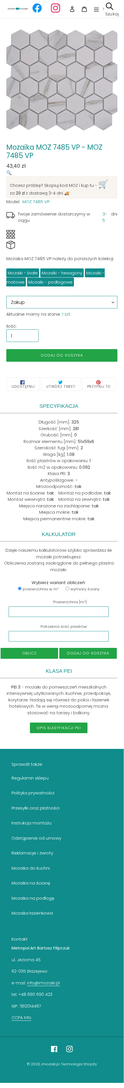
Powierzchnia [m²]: (70, 602)
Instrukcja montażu (31, 823)
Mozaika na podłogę (33, 898)
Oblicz (29, 653)
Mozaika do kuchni (31, 868)
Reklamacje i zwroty (32, 853)
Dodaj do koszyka (88, 653)
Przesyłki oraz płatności (36, 808)
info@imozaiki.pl (43, 983)
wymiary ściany (85, 589)
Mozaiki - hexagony (62, 273)
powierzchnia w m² (41, 589)
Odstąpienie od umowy (36, 838)
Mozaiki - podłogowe (50, 282)
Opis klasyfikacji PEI (59, 728)
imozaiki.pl (50, 1064)
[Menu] (96, 9)
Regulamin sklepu (30, 778)
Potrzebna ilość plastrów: (64, 626)
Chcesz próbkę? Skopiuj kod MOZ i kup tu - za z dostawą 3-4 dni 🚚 (59, 187)
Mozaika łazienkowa (32, 913)
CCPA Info (21, 1017)
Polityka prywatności (33, 793)
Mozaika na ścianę (31, 883)
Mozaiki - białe (23, 273)
